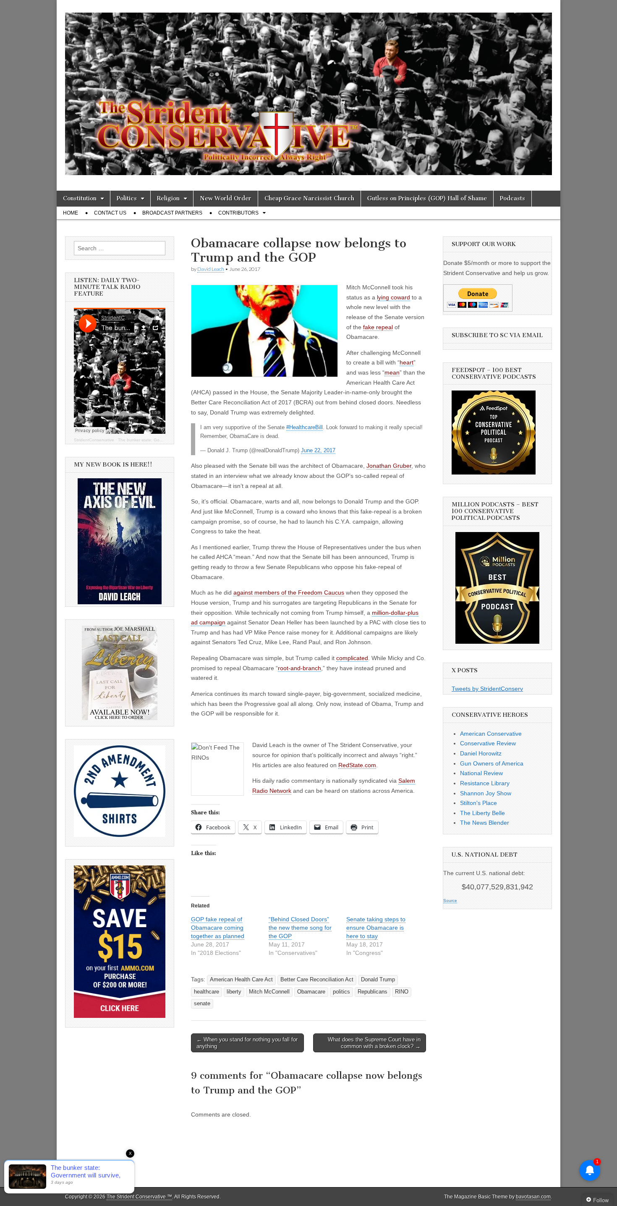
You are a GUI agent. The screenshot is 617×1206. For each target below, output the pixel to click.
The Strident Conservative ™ (139, 1197)
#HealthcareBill (304, 427)
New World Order (225, 198)
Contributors (238, 213)
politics (341, 992)
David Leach (210, 269)
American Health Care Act (241, 980)
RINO (401, 992)
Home (70, 213)
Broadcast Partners (172, 213)
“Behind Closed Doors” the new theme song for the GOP (300, 927)
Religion (168, 198)
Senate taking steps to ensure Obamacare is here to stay (375, 927)
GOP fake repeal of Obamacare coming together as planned (217, 927)
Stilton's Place (478, 803)
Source (450, 900)
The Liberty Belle (482, 813)
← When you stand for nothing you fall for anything (247, 1042)
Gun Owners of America (491, 763)
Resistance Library (485, 783)
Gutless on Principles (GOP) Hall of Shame (427, 198)
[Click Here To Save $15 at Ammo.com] (119, 1015)
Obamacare (311, 992)
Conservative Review (488, 743)
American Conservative (491, 733)
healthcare (206, 992)
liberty (234, 992)
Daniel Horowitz (481, 753)
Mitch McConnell (269, 992)
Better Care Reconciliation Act (316, 980)
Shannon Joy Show (485, 793)
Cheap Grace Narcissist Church (309, 198)
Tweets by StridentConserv (487, 688)
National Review (481, 773)
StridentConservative (94, 440)
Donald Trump (378, 980)
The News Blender (484, 822)
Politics (127, 198)
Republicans (372, 992)
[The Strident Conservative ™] (308, 89)
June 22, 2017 (318, 451)
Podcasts (512, 198)
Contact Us (110, 213)
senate (202, 1004)
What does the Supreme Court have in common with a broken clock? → (374, 1042)
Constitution (80, 198)
